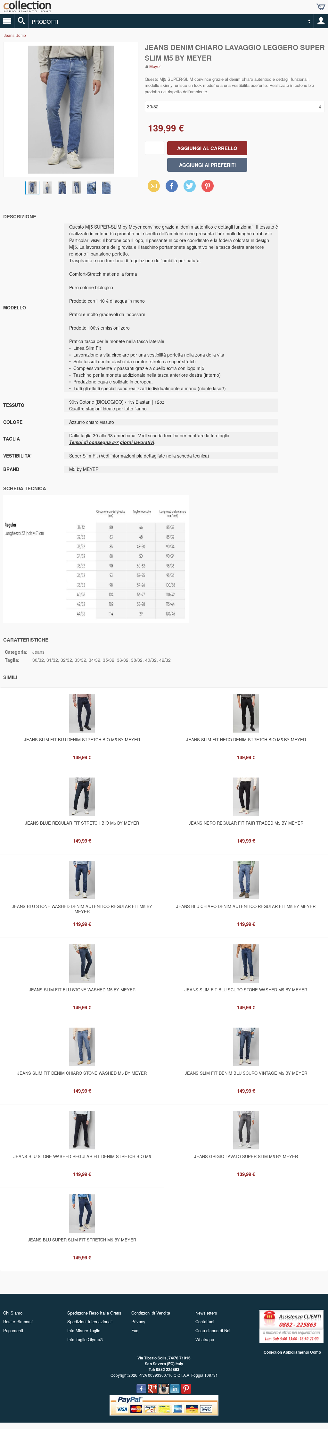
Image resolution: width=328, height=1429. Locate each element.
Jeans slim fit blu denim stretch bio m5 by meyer (82, 739)
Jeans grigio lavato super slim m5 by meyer (246, 1156)
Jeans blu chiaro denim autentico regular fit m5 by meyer (246, 906)
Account (321, 21)
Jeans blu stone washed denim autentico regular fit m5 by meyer (82, 908)
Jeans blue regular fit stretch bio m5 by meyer (82, 823)
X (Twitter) (190, 188)
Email (152, 186)
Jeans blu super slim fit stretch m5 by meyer (82, 1240)
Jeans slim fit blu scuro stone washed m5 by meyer (245, 990)
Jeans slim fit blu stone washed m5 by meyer (82, 990)
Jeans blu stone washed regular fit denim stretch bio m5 (82, 1156)
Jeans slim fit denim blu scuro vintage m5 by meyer (246, 1073)
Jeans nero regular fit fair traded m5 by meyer (246, 823)
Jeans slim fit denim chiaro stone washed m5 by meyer (82, 1073)
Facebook (172, 186)
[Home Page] (27, 10)
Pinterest (208, 186)
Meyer (155, 66)
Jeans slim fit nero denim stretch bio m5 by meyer (246, 739)
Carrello (321, 7)
